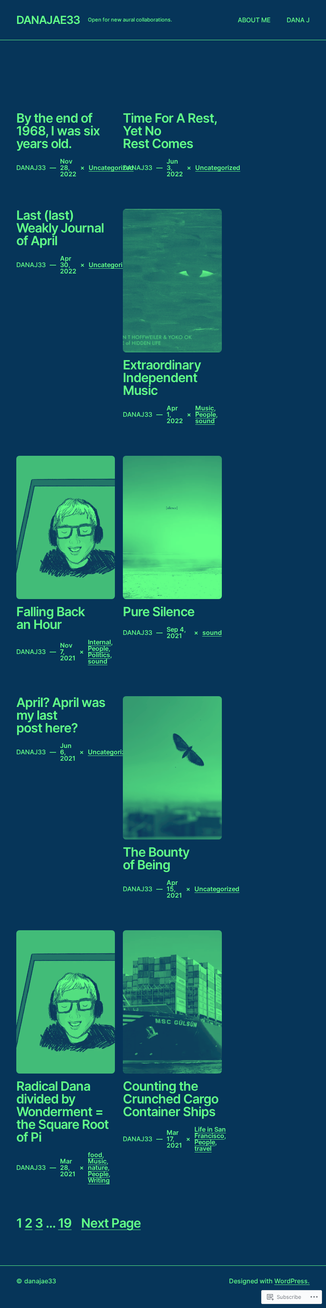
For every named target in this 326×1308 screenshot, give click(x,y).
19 (65, 1223)
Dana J (298, 20)
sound (205, 421)
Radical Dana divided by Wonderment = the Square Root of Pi (62, 1112)
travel (203, 1148)
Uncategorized (111, 168)
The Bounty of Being (156, 858)
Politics (99, 655)
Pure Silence (158, 611)
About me (254, 20)
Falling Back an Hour (50, 618)
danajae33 (48, 20)
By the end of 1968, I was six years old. (58, 131)
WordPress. (292, 1281)
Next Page (111, 1223)
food (95, 1155)
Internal (99, 642)
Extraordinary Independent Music (162, 378)
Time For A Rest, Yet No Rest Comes (170, 131)
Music (204, 408)
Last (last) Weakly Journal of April (60, 228)
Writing (99, 1180)
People (205, 414)
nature (98, 1167)
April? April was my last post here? (60, 715)
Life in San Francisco (210, 1132)
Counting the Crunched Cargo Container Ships (170, 1099)
